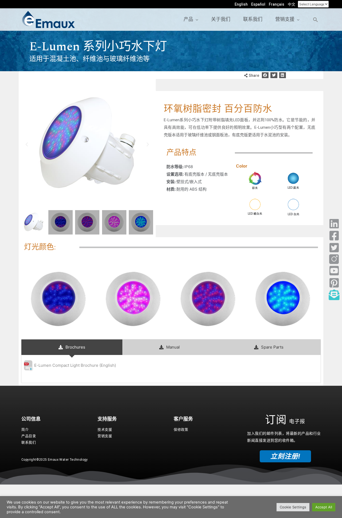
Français (276, 4)
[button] (265, 75)
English (241, 4)
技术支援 (105, 430)
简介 (25, 430)
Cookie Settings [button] (293, 507)
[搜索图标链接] (315, 20)
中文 (291, 4)
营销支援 (105, 436)
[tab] (71, 347)
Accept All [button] (323, 507)
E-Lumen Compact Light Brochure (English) (75, 365)
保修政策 (181, 430)
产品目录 (28, 436)
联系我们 (28, 442)
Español (258, 4)
